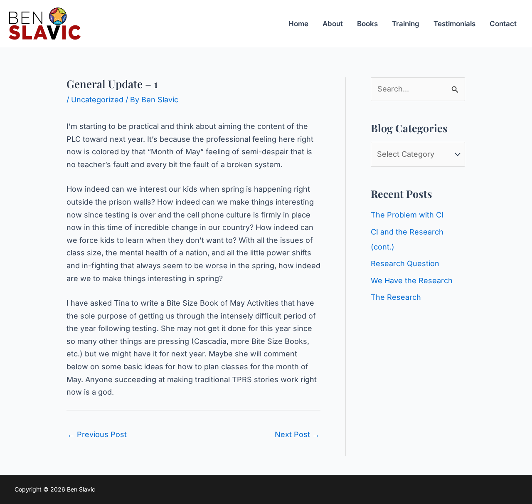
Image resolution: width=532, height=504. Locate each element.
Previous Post (97, 434)
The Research (396, 297)
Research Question (405, 263)
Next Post (297, 434)
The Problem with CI (407, 214)
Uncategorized (97, 99)
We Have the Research (412, 280)
